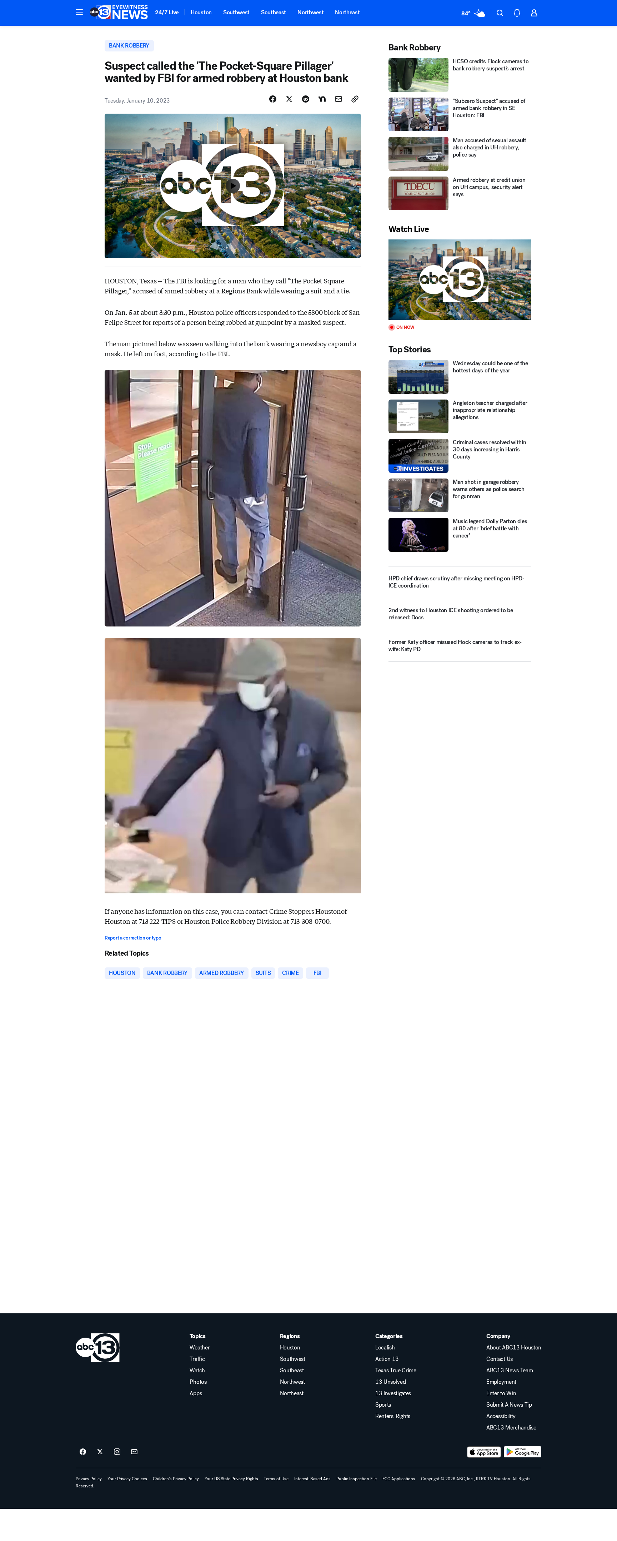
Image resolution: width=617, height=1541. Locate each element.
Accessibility (501, 1416)
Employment (501, 1382)
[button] (79, 12)
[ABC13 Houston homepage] (119, 13)
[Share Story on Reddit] (306, 99)
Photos (198, 1382)
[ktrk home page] (98, 1347)
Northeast (347, 12)
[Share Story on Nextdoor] (322, 99)
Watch (197, 1370)
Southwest (236, 12)
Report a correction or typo (133, 938)
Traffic (197, 1359)
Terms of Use (276, 1479)
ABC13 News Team (509, 1370)
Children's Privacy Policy (176, 1479)
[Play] (459, 279)
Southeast (273, 12)
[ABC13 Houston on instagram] (117, 1452)
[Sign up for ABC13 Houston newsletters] (134, 1452)
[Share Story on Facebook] (273, 99)
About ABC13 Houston (513, 1348)
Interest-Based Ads (312, 1479)
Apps (196, 1393)
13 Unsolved (390, 1382)
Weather (200, 1348)
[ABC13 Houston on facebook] (83, 1452)
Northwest (310, 12)
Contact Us (499, 1359)
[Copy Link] (355, 99)
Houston (201, 12)
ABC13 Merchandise (511, 1428)
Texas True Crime (395, 1370)
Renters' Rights (392, 1416)
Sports (383, 1405)
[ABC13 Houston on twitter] (100, 1452)
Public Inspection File (356, 1479)
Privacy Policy (89, 1479)
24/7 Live (167, 12)
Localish (385, 1348)
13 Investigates (393, 1393)
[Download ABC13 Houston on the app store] (484, 1452)
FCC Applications (398, 1479)
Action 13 (387, 1359)
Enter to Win (501, 1393)
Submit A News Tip (509, 1405)
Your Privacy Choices (127, 1479)
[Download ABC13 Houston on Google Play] (522, 1452)
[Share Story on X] (289, 99)
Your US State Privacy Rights (231, 1479)
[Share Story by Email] (338, 99)
